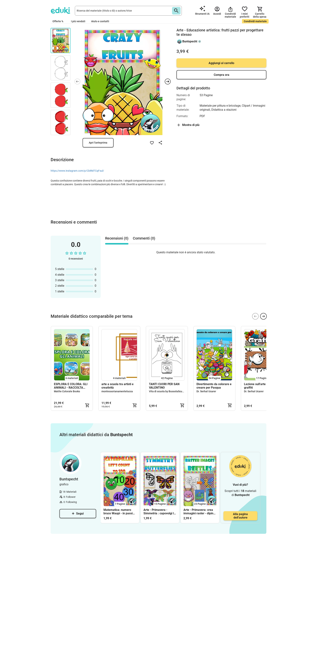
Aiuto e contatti (100, 21)
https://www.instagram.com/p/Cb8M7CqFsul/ (77, 170)
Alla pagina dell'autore (240, 515)
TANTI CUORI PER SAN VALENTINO (164, 385)
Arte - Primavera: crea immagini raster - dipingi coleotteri (199, 511)
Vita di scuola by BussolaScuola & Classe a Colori (177, 391)
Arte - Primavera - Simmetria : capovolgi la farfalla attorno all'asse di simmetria (159, 511)
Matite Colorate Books (67, 391)
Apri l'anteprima (98, 142)
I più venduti (78, 21)
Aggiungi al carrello (221, 63)
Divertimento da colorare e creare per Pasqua (214, 385)
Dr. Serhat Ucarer (206, 391)
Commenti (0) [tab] (144, 238)
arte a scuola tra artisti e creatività (117, 385)
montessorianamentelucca (117, 391)
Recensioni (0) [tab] (116, 238)
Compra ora (221, 75)
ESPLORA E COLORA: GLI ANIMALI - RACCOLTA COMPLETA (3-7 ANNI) (71, 385)
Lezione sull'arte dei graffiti (257, 385)
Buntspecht (189, 41)
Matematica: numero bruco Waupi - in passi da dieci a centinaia (118, 511)
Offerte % (57, 21)
